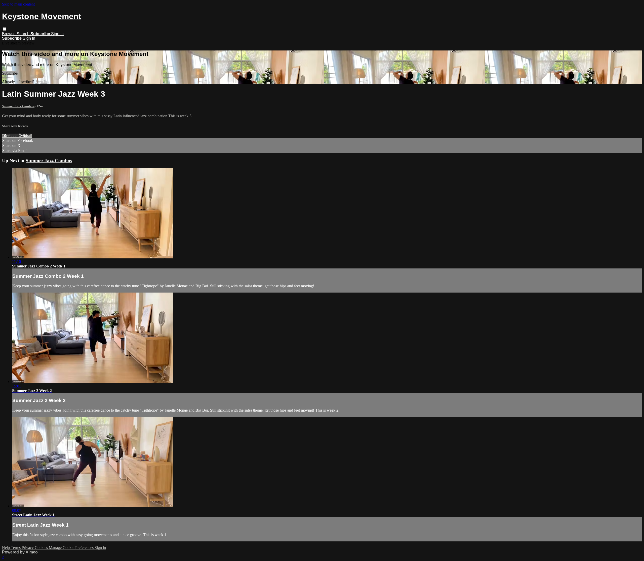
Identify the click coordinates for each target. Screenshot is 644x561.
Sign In (29, 38)
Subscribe (10, 73)
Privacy (28, 547)
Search (23, 34)
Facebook (10, 136)
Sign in (57, 34)
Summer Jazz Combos (18, 106)
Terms (16, 547)
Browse (9, 34)
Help (6, 547)
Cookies (42, 547)
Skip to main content (18, 4)
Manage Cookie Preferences (72, 547)
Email (27, 136)
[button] (4, 29)
